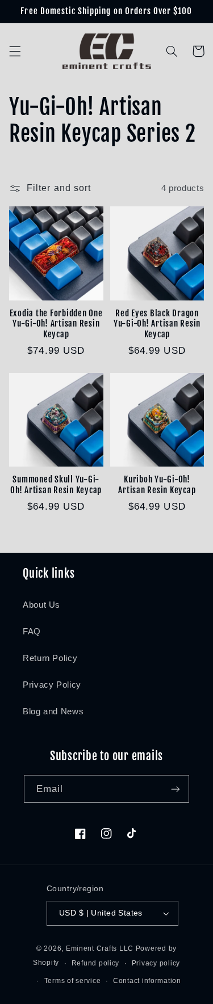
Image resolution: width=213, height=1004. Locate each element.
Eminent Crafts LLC (99, 948)
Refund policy (96, 963)
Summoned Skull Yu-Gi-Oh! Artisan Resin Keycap (56, 485)
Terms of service (72, 980)
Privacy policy (156, 963)
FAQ (32, 631)
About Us (41, 604)
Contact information (147, 980)
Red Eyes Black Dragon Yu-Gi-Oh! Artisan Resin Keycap (157, 324)
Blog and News (53, 711)
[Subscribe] (175, 789)
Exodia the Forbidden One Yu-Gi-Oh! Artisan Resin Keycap (56, 324)
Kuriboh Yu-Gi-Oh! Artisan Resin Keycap (156, 485)
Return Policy (50, 658)
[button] (15, 51)
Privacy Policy (52, 684)
